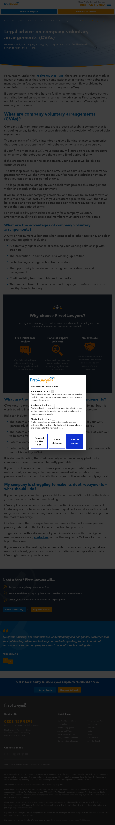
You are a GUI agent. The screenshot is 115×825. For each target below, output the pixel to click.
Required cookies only (39, 441)
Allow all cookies (74, 441)
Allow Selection (57, 441)
